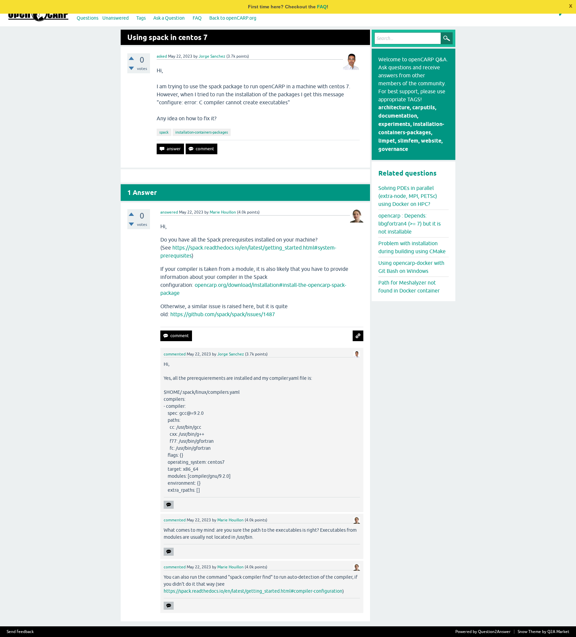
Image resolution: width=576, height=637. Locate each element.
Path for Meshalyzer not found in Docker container (409, 287)
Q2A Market (558, 631)
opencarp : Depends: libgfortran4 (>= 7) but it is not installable (409, 224)
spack (164, 132)
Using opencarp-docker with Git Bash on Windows (411, 267)
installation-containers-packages (201, 132)
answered (169, 212)
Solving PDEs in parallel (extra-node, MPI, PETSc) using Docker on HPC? (407, 196)
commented (175, 354)
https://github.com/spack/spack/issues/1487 (222, 314)
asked (162, 56)
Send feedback (20, 632)
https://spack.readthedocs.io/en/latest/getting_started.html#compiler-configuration (253, 591)
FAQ (322, 6)
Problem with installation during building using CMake (412, 247)
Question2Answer (494, 631)
